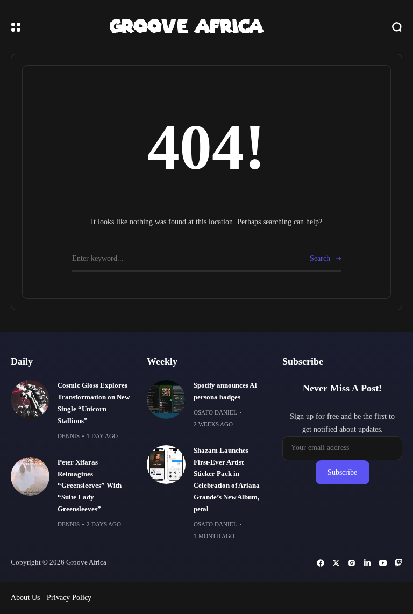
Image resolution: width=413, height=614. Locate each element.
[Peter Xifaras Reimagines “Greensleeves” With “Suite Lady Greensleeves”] (30, 476)
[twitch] (398, 563)
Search (320, 258)
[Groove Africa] (206, 27)
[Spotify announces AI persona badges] (166, 399)
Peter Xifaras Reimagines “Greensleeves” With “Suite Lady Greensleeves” (90, 486)
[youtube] (383, 563)
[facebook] (320, 563)
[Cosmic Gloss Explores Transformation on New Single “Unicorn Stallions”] (30, 399)
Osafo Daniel (215, 412)
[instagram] (351, 563)
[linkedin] (367, 563)
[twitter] (336, 563)
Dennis (69, 436)
